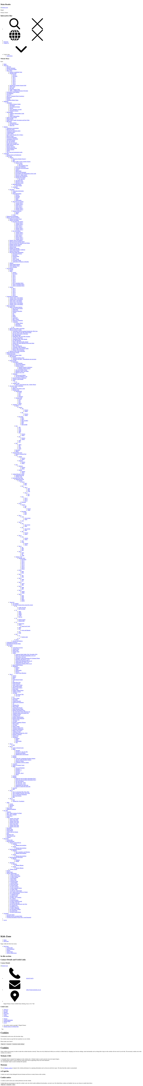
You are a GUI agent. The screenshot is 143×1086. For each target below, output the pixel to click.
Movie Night (16, 706)
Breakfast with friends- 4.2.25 (22, 659)
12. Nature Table (13, 889)
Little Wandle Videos (14, 265)
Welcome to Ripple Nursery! (19, 159)
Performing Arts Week (18, 478)
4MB (22, 587)
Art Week (15, 693)
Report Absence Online (15, 104)
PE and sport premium (12, 142)
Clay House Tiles (19, 694)
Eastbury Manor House (18, 690)
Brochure (17, 196)
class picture (27, 524)
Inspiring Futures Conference (25, 367)
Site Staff (12, 88)
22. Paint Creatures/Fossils (16, 901)
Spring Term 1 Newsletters (16, 300)
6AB (22, 598)
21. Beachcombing (14, 900)
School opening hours (12, 148)
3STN (22, 583)
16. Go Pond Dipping (15, 893)
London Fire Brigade (17, 707)
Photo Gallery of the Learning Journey (22, 161)
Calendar (9, 812)
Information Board (17, 184)
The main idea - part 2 (20, 783)
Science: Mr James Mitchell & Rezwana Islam (23, 343)
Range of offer (13, 360)
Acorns (11, 804)
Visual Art (12, 602)
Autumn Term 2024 (14, 825)
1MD (19, 431)
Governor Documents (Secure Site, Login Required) (19, 917)
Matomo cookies (8, 1068)
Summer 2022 (21, 558)
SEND (8, 150)
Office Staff (12, 86)
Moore (20, 403)
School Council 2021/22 (15, 842)
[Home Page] (4, 7)
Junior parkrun (13, 122)
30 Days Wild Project (12, 873)
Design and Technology (18, 702)
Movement (9, 121)
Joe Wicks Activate (14, 124)
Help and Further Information (16, 252)
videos (23, 435)
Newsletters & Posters (15, 106)
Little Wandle (18, 185)
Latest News (9, 816)
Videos (26, 411)
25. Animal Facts (14, 905)
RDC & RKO (24, 420)
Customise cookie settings (18, 1044)
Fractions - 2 (18, 770)
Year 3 (14, 80)
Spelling (14, 755)
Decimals (17, 750)
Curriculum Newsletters (12, 296)
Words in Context (19, 761)
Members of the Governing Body (14, 916)
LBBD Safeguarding (14, 116)
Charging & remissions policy (14, 130)
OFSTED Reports (11, 140)
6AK (22, 595)
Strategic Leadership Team (16, 72)
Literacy (17, 169)
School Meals (10, 830)
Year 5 (14, 82)
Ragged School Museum (18, 718)
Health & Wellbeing (11, 809)
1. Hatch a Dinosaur (14, 874)
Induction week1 (19, 181)
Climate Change (13, 869)
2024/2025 (12, 862)
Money (17, 774)
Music (14, 315)
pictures (23, 458)
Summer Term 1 (19, 208)
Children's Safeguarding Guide (17, 113)
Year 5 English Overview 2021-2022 (21, 793)
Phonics (17, 195)
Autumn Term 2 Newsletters (16, 299)
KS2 (19, 395)
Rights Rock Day (17, 682)
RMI (22, 422)
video (25, 526)
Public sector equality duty (13, 144)
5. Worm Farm (13, 880)
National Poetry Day (17, 452)
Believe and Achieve (17, 687)
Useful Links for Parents (12, 832)
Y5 (16, 610)
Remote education (11, 146)
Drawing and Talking (20, 375)
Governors (6, 913)
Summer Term (16, 651)
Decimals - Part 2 (19, 773)
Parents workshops (17, 211)
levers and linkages (25, 630)
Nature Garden (16, 726)
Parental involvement (20, 177)
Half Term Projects (17, 796)
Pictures (26, 410)
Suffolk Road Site (19, 475)
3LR (22, 540)
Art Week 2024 (19, 180)
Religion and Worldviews (21, 176)
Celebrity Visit (16, 383)
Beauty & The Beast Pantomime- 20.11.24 (25, 655)
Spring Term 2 (18, 207)
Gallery (14, 192)
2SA (19, 436)
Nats (16, 742)
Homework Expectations (12, 216)
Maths (16, 199)
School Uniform (10, 149)
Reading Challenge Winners (19, 722)
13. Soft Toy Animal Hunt (16, 890)
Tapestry (17, 188)
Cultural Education (11, 353)
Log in (5, 920)
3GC (22, 536)
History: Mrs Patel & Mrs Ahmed (20, 341)
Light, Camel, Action (17, 685)
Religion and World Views (19, 710)
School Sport (10, 872)
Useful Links (10, 840)
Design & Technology (18, 320)
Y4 (16, 618)
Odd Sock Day (16, 719)
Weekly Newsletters (14, 220)
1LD (22, 520)
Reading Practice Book (15, 245)
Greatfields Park (16, 715)
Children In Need (17, 714)
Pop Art (20, 617)
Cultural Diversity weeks (18, 474)
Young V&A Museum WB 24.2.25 (23, 661)
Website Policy (7, 1021)
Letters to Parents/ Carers (18, 765)
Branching (17, 324)
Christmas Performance (18, 729)
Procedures (12, 105)
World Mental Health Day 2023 (20, 733)
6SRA (22, 599)
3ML (22, 585)
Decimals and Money (20, 753)
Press (8, 833)
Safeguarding (10, 112)
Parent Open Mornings (20, 673)
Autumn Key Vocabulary (18, 801)
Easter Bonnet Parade (18, 679)
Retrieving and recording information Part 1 (25, 778)
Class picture (27, 518)
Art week (15, 387)
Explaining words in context (22, 762)
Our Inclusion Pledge (12, 69)
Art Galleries (16, 603)
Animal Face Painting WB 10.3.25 (23, 663)
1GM (19, 430)
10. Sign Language (14, 886)
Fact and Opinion (19, 781)
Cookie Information (8, 1020)
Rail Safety (15, 699)
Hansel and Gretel (25, 626)
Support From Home (14, 251)
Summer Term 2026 (14, 818)
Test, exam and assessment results (14, 152)
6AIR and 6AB (22, 607)
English (11, 269)
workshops (15, 187)
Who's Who (9, 70)
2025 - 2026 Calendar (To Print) (14, 813)
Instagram (6, 41)
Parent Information (17, 193)
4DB (22, 548)
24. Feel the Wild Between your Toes (18, 904)
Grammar (15, 763)
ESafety (8, 870)
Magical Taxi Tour (19, 372)
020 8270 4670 (29, 978)
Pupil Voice (9, 808)
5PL (19, 446)
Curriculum (6, 153)
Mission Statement (11, 68)
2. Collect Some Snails (15, 876)
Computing (15, 321)
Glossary (15, 257)
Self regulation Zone (23, 165)
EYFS (19, 392)
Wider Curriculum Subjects (16, 307)
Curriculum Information (18, 191)
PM (22, 412)
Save (14, 1084)
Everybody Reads (17, 260)
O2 (16, 382)
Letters (8, 817)
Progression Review (17, 253)
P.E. (13, 313)
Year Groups (10, 645)
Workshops (15, 666)
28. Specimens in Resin (15, 909)
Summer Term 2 (19, 209)
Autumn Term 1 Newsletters (16, 297)
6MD (22, 597)
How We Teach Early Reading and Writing (20, 243)
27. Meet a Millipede (14, 908)
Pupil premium (10, 145)
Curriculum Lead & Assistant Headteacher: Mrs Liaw (25, 331)
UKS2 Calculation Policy (19, 285)
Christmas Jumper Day (18, 727)
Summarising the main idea (21, 785)
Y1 (19, 638)
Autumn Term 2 (19, 204)
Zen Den (20, 164)
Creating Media (19, 323)
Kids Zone (6, 838)
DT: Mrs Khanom (17, 340)
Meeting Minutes (19, 865)
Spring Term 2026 (14, 820)
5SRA (19, 444)
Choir (14, 380)
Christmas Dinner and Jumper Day (21, 713)
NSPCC (11, 114)
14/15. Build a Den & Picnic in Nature (19, 892)
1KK (28, 490)
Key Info (6, 810)
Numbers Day (16, 705)
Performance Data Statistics (13, 92)
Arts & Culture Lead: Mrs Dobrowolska (22, 332)
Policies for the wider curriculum (17, 351)
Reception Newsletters (18, 221)
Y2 (19, 635)
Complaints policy (11, 132)
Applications (10, 55)
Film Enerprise (18, 363)
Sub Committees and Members (22, 852)
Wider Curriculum (11, 305)
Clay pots (17, 695)
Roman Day (21, 623)
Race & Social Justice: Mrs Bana (20, 333)
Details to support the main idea (22, 786)
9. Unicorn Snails (14, 885)
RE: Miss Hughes (17, 335)
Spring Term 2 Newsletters (16, 301)
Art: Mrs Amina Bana (18, 337)
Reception (15, 76)
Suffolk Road (18, 391)
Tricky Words (16, 259)
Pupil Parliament (10, 841)
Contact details (10, 133)
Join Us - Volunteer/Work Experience (15, 96)
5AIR (22, 555)
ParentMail (9, 828)
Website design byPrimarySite (11, 1026)
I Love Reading (13, 267)
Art (13, 327)
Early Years (9, 156)
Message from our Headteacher (14, 155)
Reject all (3, 1044)
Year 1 (14, 77)
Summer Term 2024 (14, 826)
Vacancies (9, 94)
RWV (14, 678)
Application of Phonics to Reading (21, 261)
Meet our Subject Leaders (16, 329)
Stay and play (21, 179)
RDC (22, 418)
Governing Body (11, 914)
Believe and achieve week (19, 388)
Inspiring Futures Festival (24, 368)
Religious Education (17, 311)
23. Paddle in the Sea (14, 902)
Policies (8, 98)
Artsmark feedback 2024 (18, 357)
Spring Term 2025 (14, 824)
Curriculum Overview (18, 647)
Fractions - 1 (18, 769)
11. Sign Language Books (16, 888)
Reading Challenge (17, 734)
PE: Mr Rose (16, 344)
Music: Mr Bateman (17, 345)
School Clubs (10, 829)
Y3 (16, 622)
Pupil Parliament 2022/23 (15, 849)
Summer (20, 480)
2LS (22, 581)
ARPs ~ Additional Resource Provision (19, 90)
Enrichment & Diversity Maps (14, 643)
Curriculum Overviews (12, 642)
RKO (22, 419)
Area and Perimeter (20, 767)
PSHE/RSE (15, 309)
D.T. (14, 697)
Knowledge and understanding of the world (25, 173)
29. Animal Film (13, 910)
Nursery (14, 74)
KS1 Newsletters (16, 231)
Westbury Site (18, 398)
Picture (29, 508)
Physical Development (20, 172)
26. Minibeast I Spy (14, 906)
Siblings (11, 263)
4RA (22, 550)
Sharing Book (13, 247)
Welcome (9, 66)
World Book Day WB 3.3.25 (22, 662)
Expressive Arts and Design (22, 168)
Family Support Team (15, 89)
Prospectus (9, 97)
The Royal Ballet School (21, 370)
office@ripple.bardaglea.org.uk (33, 989)
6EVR (23, 601)
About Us (6, 65)
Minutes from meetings (20, 845)
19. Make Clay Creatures (15, 897)
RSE (14, 745)
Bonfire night (24, 637)
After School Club (11, 836)
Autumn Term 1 (19, 203)
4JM (22, 589)
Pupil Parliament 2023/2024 (16, 857)
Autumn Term (16, 649)
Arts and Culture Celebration (16, 386)
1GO (19, 428)
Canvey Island (16, 698)
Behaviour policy (11, 129)
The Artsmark (13, 356)
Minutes (14, 858)
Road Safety (15, 689)
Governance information (12, 138)
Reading (17, 197)
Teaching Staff (13, 73)
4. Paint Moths (13, 878)
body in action (21, 609)
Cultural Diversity (17, 701)
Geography (15, 317)
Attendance (9, 102)
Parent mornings (16, 683)
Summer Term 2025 (14, 822)
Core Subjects (10, 268)
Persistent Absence (14, 110)
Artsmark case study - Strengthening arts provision (24, 359)
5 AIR (19, 615)
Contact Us (6, 43)
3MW (19, 627)
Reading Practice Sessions (16, 244)
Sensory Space (18, 163)
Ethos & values (10, 136)
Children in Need (17, 691)
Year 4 (14, 81)
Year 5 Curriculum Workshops (20, 794)
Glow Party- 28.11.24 (20, 657)
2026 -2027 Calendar (12, 814)
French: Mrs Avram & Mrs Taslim (20, 348)
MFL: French (16, 319)
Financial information (12, 137)
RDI (22, 423)
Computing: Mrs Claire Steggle (20, 339)
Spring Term (15, 650)
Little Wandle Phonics (18, 665)
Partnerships (15, 361)
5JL (22, 554)
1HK (22, 576)
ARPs (8, 802)
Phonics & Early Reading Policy (17, 241)
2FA (19, 442)
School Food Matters (20, 364)
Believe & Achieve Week (15, 355)
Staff (14, 160)
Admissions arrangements (13, 128)
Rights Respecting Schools (13, 352)
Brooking (20, 396)
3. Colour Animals (14, 877)
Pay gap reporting (11, 141)
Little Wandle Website (15, 264)
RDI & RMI (24, 424)
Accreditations (10, 93)
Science (11, 287)
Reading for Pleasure (14, 248)
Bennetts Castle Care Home (22, 371)
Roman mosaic (21, 619)
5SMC (23, 593)
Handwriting (18, 200)
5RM (22, 552)
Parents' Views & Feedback (16, 240)
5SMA (23, 591)
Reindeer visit (16, 390)
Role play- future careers (21, 175)
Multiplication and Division (21, 754)
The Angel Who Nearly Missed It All (21, 711)
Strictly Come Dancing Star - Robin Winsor (25, 384)
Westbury (20, 460)
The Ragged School (17, 686)
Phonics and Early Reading (13, 217)
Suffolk (20, 456)
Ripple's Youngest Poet (20, 454)
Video (28, 510)
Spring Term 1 (18, 205)
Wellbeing (6, 101)
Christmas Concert (17, 404)
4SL (22, 547)
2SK (19, 432)
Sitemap (5, 1018)
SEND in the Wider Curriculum (17, 328)
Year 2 (14, 78)
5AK (19, 447)
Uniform (9, 837)
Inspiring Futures (19, 366)
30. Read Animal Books (15, 912)
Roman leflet (21, 621)
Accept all (9, 1044)
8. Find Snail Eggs (14, 884)
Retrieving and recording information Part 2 (25, 779)
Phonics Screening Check (16, 219)
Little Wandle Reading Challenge (17, 249)
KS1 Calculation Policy (18, 283)
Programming (18, 325)
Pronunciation (16, 256)
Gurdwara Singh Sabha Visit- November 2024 (26, 654)
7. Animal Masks (14, 882)
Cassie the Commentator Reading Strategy (25, 758)
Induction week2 (19, 183)
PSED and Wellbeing (20, 167)
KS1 (19, 394)
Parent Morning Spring (18, 709)
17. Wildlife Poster (14, 894)
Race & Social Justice (18, 308)
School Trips (15, 735)
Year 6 (14, 84)
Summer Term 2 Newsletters (16, 304)
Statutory (6, 126)
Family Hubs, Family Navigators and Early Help (18, 120)
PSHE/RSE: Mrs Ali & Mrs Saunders (21, 336)
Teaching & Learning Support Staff (18, 85)
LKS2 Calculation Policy (18, 284)
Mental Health (10, 118)
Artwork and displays (18, 641)
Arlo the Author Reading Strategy (23, 759)
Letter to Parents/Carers (18, 747)
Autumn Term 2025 (14, 821)
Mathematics (18, 171)
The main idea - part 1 (20, 782)
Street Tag (12, 125)
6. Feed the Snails (14, 881)
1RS (19, 427)
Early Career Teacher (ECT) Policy (15, 134)
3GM (22, 542)
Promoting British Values (12, 100)
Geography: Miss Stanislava (19, 347)
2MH (19, 440)
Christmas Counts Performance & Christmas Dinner (27, 658)
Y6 (16, 606)
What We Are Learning (18, 201)
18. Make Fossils (14, 896)
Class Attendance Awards (16, 109)
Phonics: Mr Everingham (18, 349)
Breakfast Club (10, 834)
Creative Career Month (18, 379)
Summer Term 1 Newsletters (16, 303)
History (14, 316)
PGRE (14, 215)
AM (22, 408)
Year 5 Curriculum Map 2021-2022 (21, 792)
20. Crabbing (13, 898)
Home (5, 64)
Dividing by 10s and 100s (21, 751)
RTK (22, 572)
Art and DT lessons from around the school (23, 605)
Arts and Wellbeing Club (21, 376)
